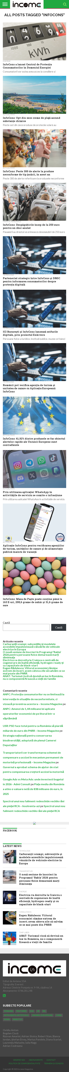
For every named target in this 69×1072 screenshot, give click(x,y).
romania (8, 1011)
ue (38, 1011)
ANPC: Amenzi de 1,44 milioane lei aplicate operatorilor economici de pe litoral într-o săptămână (29, 713)
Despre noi (19, 1060)
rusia (7, 1019)
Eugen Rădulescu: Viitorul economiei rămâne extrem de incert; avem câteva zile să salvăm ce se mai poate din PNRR (34, 670)
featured (21, 1011)
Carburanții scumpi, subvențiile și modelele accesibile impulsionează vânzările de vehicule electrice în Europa (31, 646)
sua (32, 1011)
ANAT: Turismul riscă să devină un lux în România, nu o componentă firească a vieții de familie (33, 677)
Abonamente (36, 1060)
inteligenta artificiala (16, 1015)
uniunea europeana (42, 1015)
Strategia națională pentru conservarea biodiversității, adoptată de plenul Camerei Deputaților (29, 740)
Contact (51, 1060)
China (59, 1015)
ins (44, 1011)
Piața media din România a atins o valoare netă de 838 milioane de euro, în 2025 (33, 788)
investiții (17, 1019)
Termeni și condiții (53, 1063)
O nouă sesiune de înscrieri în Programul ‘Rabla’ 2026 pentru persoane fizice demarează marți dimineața (32, 654)
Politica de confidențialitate (24, 1063)
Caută (6, 622)
